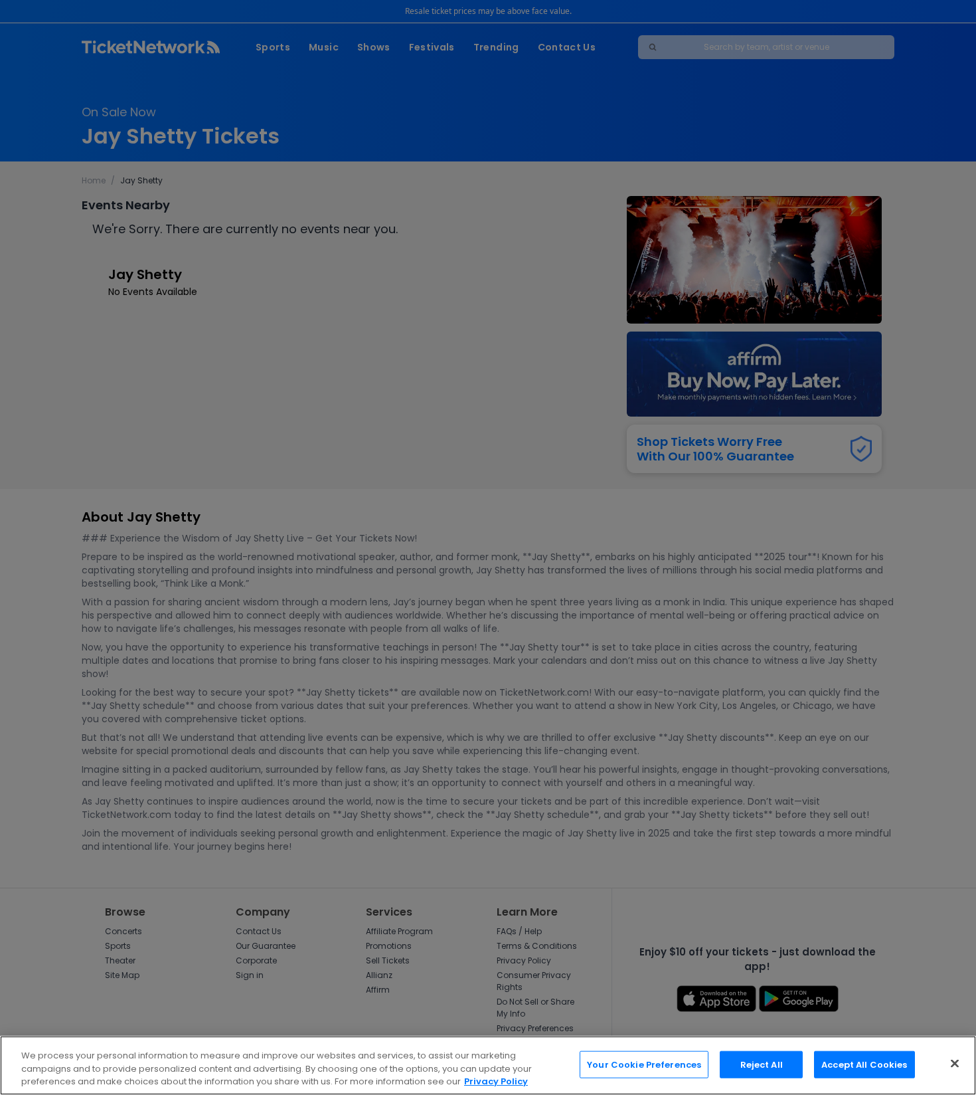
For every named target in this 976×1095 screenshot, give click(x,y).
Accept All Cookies (864, 1064)
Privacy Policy (496, 1081)
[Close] (954, 1063)
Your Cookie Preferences (644, 1064)
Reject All (761, 1064)
